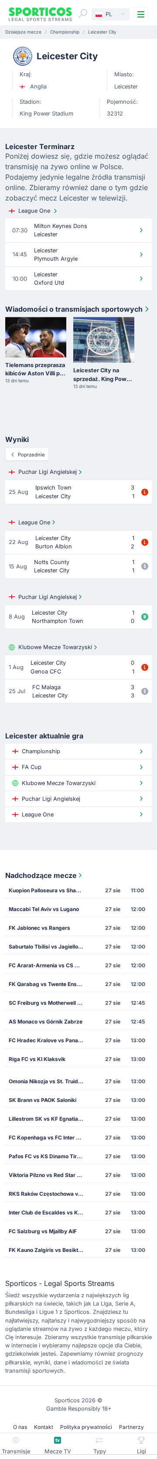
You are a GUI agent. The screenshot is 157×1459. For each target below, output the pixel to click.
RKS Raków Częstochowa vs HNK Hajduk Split (49, 1193)
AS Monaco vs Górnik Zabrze (45, 1021)
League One (34, 210)
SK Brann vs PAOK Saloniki (42, 1100)
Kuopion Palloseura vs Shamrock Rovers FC (49, 890)
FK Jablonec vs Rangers (39, 928)
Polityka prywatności (86, 1427)
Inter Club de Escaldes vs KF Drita (49, 1212)
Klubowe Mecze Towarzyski (55, 647)
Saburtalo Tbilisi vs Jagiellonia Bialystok (49, 946)
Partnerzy (131, 1427)
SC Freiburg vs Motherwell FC (46, 1003)
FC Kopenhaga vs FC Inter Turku (49, 1137)
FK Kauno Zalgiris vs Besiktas (46, 1250)
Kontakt (43, 1427)
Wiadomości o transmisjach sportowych (74, 309)
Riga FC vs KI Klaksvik (37, 1059)
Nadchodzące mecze (41, 875)
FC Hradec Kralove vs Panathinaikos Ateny (49, 1040)
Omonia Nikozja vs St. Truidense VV (49, 1081)
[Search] (83, 13)
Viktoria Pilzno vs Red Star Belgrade (49, 1175)
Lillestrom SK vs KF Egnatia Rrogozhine (49, 1119)
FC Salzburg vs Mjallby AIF (43, 1231)
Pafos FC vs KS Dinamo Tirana (47, 1156)
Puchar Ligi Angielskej (47, 472)
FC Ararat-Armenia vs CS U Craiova (49, 965)
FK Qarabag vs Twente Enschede (49, 984)
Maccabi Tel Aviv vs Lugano (44, 909)
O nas (20, 1427)
